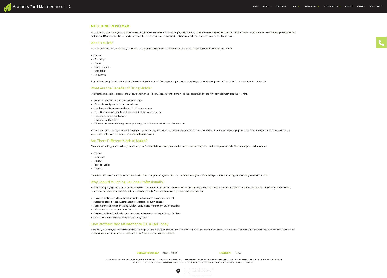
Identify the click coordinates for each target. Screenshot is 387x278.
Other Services (331, 6)
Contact (361, 6)
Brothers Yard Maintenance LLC (42, 6)
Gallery (349, 6)
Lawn (294, 6)
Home (255, 6)
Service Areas (376, 6)
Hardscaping (310, 6)
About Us (267, 6)
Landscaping (281, 6)
